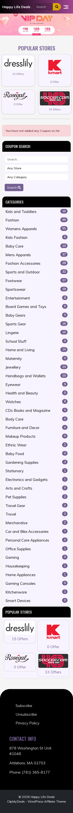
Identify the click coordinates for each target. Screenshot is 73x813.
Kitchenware (35, 592)
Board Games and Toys (35, 306)
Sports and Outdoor (35, 272)
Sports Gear (35, 324)
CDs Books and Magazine (35, 410)
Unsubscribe (26, 714)
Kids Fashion (35, 237)
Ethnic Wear (35, 445)
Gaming (35, 557)
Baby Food (35, 453)
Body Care (35, 419)
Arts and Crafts (35, 488)
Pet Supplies (35, 497)
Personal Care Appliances (35, 540)
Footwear (35, 280)
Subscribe (24, 705)
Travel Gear (35, 505)
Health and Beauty (35, 393)
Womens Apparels (35, 228)
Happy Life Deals (16, 7)
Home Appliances (35, 574)
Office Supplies (35, 549)
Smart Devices (35, 600)
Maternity (35, 358)
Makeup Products (35, 436)
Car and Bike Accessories (35, 531)
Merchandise (35, 523)
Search (12, 187)
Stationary (35, 471)
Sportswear (35, 289)
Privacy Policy (27, 723)
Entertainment (35, 298)
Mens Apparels (35, 255)
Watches (35, 401)
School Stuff (35, 341)
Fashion (35, 220)
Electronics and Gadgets (35, 479)
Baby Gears (35, 315)
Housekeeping (35, 566)
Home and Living (35, 350)
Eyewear (35, 384)
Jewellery (35, 367)
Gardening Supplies (35, 462)
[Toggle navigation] (66, 6)
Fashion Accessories (35, 263)
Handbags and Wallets (35, 376)
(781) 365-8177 (36, 772)
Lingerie (35, 332)
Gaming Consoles (35, 583)
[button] (5, 24)
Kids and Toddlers (35, 211)
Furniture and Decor (35, 427)
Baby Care (35, 246)
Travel (35, 514)
